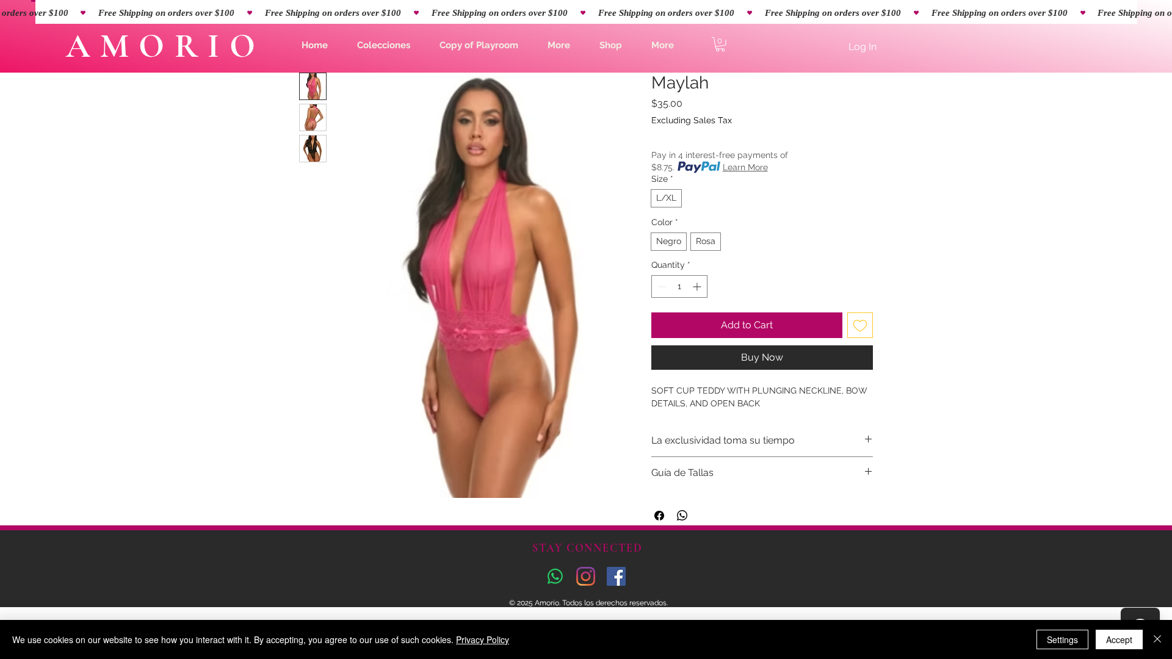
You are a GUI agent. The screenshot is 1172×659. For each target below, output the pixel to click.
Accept (1119, 639)
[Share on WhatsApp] (682, 515)
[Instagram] (585, 576)
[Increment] (698, 286)
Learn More (745, 167)
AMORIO (165, 46)
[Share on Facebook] (659, 515)
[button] (383, 45)
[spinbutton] (679, 286)
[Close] (1157, 639)
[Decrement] (660, 286)
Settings (1062, 639)
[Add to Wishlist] (860, 325)
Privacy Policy (482, 639)
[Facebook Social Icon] (616, 576)
